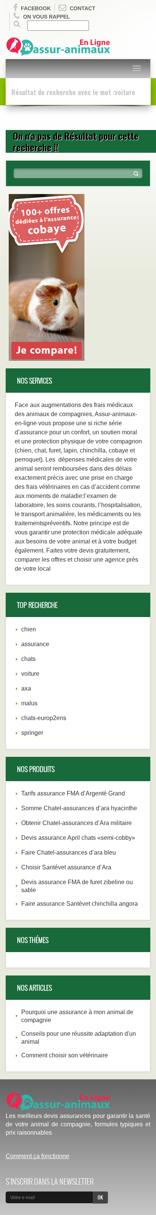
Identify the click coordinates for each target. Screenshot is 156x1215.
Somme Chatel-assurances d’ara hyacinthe (79, 808)
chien (28, 629)
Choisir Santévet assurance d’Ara (66, 867)
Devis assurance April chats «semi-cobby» (78, 838)
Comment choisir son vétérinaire (64, 1055)
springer (32, 733)
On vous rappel (46, 17)
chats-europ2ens (43, 718)
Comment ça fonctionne (37, 1156)
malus (29, 703)
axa (26, 688)
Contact (82, 8)
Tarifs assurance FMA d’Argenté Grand (73, 793)
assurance (35, 644)
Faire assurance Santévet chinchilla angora (79, 903)
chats (28, 659)
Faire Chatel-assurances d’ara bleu (68, 852)
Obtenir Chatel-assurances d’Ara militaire (76, 823)
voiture (30, 673)
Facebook (36, 8)
